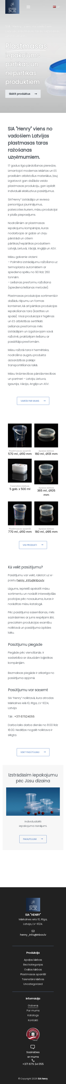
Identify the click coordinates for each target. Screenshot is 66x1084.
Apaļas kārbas (33, 960)
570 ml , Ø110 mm (20, 454)
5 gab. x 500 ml (20, 489)
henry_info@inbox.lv (30, 580)
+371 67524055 (24, 716)
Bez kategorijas (33, 964)
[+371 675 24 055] (33, 1060)
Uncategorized (33, 984)
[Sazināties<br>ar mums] (33, 1047)
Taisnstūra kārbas (33, 979)
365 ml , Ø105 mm (46, 493)
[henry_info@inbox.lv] (33, 931)
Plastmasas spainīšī (33, 974)
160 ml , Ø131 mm (46, 454)
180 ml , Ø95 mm (46, 532)
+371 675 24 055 (33, 1064)
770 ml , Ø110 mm (20, 532)
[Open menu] (28, 6)
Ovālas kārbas (33, 969)
